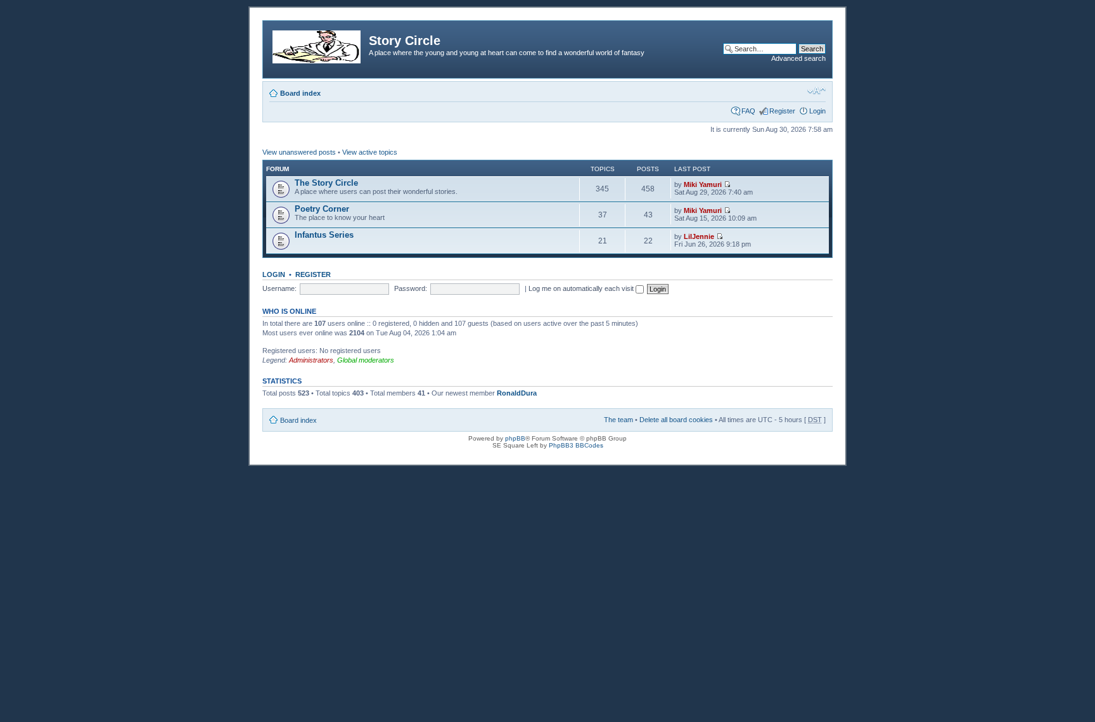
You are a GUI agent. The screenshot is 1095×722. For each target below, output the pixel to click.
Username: (279, 288)
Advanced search (798, 58)
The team (618, 419)
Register (782, 111)
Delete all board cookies (676, 419)
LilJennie (699, 236)
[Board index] (317, 44)
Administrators (311, 360)
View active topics (369, 152)
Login (817, 111)
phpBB (515, 438)
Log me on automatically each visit (582, 288)
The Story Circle (326, 183)
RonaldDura (517, 393)
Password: (410, 288)
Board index (300, 93)
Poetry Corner (322, 209)
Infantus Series (324, 235)
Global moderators (365, 360)
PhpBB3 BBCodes (576, 445)
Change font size (816, 90)
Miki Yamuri (703, 184)
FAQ (748, 111)
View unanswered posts (299, 152)
